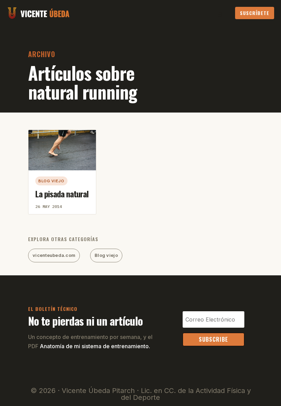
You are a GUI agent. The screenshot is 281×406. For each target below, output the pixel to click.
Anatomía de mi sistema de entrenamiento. (95, 346)
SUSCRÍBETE (254, 12)
